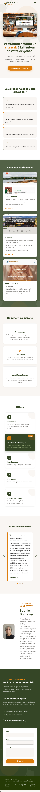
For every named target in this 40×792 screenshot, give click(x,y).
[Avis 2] (19, 583)
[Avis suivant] (35, 556)
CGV (15, 784)
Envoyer (20, 761)
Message (9, 747)
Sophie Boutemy (32, 785)
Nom (7, 731)
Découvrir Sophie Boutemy (13, 720)
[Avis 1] (17, 583)
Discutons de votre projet (20, 68)
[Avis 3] (20, 583)
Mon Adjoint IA (22, 785)
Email (7, 739)
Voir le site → (9, 208)
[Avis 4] (22, 583)
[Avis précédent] (4, 556)
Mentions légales (7, 785)
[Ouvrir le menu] (35, 3)
